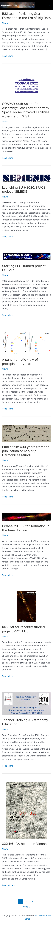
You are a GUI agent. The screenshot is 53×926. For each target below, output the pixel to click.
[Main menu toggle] (50, 5)
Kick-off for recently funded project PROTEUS (23, 629)
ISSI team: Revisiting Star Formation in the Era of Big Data (26, 16)
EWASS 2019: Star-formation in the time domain (25, 528)
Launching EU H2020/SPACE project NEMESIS (23, 190)
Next (26, 906)
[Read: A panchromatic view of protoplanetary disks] (26, 342)
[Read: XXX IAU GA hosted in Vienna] (26, 810)
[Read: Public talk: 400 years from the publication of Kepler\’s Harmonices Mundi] (26, 433)
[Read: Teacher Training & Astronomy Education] (26, 703)
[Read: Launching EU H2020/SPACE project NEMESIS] (26, 178)
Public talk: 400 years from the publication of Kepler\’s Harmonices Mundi (25, 451)
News (5, 23)
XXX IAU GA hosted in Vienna (24, 844)
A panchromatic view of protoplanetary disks (20, 362)
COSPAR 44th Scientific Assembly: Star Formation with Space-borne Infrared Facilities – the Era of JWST (25, 110)
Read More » (8, 56)
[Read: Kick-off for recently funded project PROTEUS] (26, 606)
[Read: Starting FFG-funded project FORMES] (26, 256)
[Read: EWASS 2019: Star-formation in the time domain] (26, 516)
